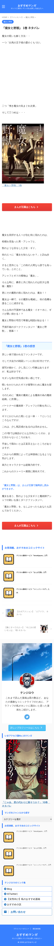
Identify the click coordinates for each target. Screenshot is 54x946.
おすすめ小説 (14, 904)
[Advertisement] (27, 74)
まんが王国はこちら (24, 207)
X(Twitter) (12, 894)
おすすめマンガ (27, 5)
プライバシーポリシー (21, 929)
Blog (9, 889)
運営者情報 (36, 929)
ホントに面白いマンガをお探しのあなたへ (27, 938)
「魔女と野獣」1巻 (12, 185)
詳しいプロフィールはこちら (24, 727)
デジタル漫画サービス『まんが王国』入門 (31, 572)
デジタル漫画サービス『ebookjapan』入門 (31, 555)
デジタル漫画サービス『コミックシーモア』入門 (33, 865)
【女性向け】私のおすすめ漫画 (23, 899)
